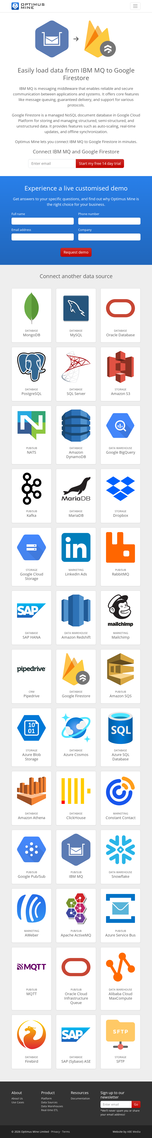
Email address (21, 230)
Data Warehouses (52, 1106)
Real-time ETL (49, 1110)
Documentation (80, 1098)
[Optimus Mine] (27, 6)
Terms (66, 1131)
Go (136, 1104)
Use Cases (17, 1102)
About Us (17, 1098)
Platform (46, 1098)
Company (85, 230)
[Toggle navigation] (135, 6)
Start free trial (100, 163)
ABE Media (134, 1131)
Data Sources (49, 1102)
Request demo (76, 252)
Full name (18, 214)
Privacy (55, 1131)
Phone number (88, 214)
